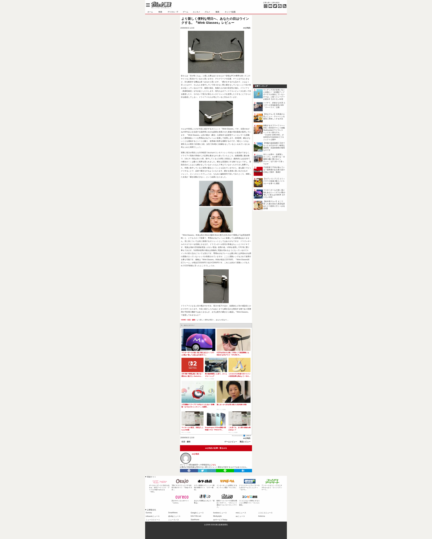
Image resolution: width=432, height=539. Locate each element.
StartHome (195, 520)
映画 (160, 12)
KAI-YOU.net (196, 516)
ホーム (150, 12)
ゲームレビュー (230, 442)
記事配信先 (151, 510)
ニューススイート (153, 520)
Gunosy (149, 513)
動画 (217, 12)
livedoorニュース (220, 513)
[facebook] (189, 470)
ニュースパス (173, 520)
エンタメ (196, 12)
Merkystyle (217, 516)
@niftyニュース (174, 516)
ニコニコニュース (265, 513)
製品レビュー (245, 442)
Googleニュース (197, 513)
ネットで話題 (230, 12)
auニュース (240, 516)
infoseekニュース (153, 516)
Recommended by (237, 435)
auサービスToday (220, 520)
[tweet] (202, 470)
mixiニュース (241, 513)
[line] (225, 470)
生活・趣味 (185, 442)
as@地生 (247, 28)
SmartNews (173, 513)
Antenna (261, 516)
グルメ (207, 12)
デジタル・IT (173, 12)
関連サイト (151, 477)
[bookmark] (243, 470)
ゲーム (185, 12)
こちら (213, 465)
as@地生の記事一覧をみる (216, 448)
